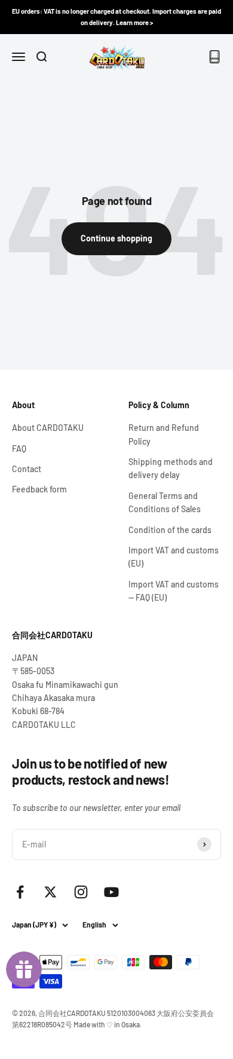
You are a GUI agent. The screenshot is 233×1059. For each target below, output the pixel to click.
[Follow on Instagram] (81, 892)
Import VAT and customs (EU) (173, 556)
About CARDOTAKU (48, 428)
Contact (26, 469)
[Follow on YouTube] (111, 892)
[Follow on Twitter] (50, 892)
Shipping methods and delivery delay (170, 468)
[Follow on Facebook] (20, 892)
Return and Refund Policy (163, 434)
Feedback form (39, 489)
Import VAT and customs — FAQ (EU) (173, 590)
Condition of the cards (169, 530)
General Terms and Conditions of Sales (164, 502)
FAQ (19, 448)
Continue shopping (116, 238)
